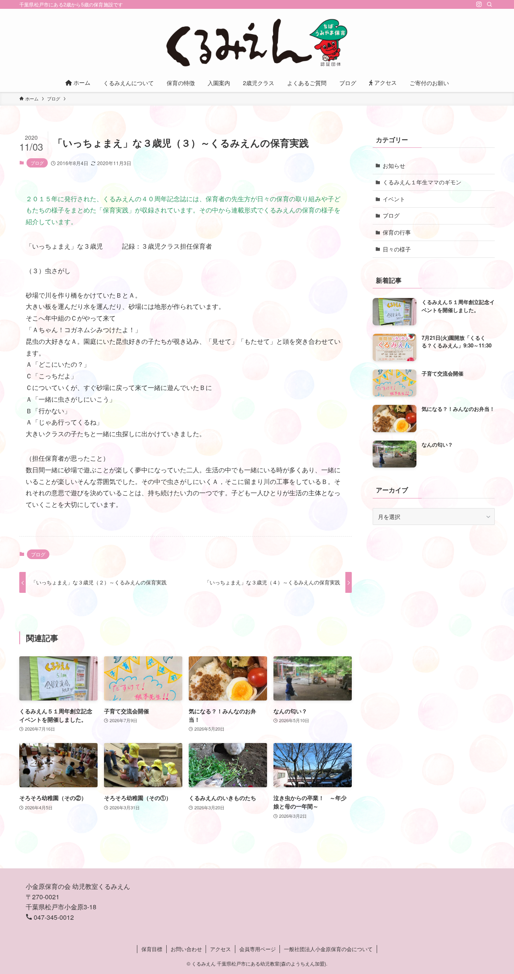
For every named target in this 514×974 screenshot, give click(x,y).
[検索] (489, 4)
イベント (394, 199)
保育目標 (151, 949)
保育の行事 (397, 232)
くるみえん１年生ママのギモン (422, 182)
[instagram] (479, 4)
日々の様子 (397, 249)
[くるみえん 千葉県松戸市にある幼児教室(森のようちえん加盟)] (257, 42)
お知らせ (394, 165)
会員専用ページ (257, 949)
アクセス (220, 949)
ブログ (37, 162)
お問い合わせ (186, 949)
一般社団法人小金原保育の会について (328, 949)
